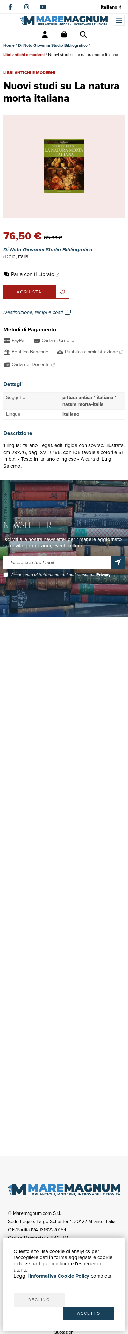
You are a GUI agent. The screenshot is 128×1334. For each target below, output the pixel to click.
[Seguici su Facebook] (10, 7)
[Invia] (118, 562)
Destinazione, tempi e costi (33, 312)
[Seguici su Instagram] (26, 7)
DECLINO (39, 1300)
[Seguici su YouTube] (43, 7)
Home (9, 45)
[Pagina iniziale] (64, 20)
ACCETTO (88, 1313)
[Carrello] (64, 35)
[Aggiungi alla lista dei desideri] (62, 292)
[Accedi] (45, 35)
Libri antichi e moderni (24, 55)
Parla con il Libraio (33, 274)
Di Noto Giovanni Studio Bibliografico (53, 45)
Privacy (103, 575)
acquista (29, 292)
